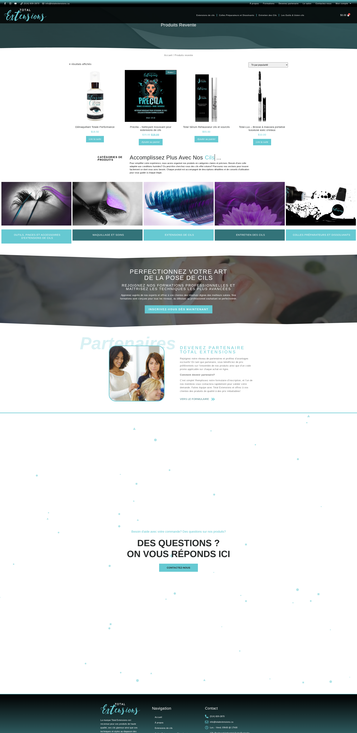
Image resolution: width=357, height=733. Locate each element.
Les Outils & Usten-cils (292, 15)
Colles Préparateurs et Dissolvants (236, 15)
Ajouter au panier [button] (151, 142)
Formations (268, 3)
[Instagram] (10, 3)
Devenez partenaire (289, 3)
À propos (254, 3)
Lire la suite (95, 139)
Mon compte (342, 3)
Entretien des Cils (268, 15)
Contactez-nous (323, 3)
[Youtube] (15, 3)
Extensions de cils (205, 15)
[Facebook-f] (5, 3)
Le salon (307, 3)
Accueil (168, 55)
